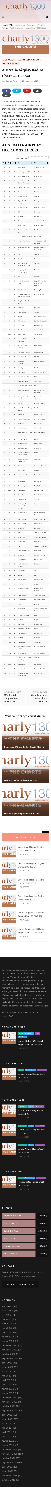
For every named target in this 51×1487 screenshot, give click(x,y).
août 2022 (7, 1362)
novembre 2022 (10, 1349)
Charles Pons (11, 81)
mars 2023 (7, 1332)
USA (37, 1033)
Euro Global (22, 1106)
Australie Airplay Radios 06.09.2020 (20, 780)
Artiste (20, 163)
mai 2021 (6, 1427)
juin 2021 (6, 1423)
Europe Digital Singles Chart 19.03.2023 (22, 813)
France (21, 1178)
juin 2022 (6, 1371)
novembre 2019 (10, 1475)
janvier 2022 (8, 1393)
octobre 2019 (9, 1479)
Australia (9, 60)
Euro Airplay (22, 1145)
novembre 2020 (10, 1453)
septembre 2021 (10, 1410)
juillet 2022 (7, 1367)
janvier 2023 (8, 1341)
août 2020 (7, 1466)
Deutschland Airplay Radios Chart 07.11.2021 (24, 747)
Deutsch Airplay (11, 738)
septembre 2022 (10, 1358)
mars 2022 (7, 1384)
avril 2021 (7, 1432)
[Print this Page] (6, 95)
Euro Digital (9, 804)
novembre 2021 (10, 1401)
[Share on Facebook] (6, 91)
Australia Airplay (29, 60)
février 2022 (8, 1388)
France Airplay (29, 1178)
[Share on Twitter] (16, 91)
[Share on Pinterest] (27, 91)
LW (9, 163)
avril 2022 (7, 1380)
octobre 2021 (9, 1406)
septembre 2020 (10, 1462)
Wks (14, 163)
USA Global (22, 1037)
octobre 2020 (9, 1458)
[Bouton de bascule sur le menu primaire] (3, 17)
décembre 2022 (10, 1345)
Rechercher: (21, 158)
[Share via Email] (37, 91)
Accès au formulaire (20, 1284)
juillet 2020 (7, 1471)
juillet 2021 (7, 1419)
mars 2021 (7, 1436)
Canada (21, 1070)
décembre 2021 (10, 1397)
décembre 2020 (10, 1449)
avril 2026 (7, 1323)
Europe (19, 804)
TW (4, 163)
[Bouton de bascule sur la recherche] (47, 17)
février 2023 (8, 1336)
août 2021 (7, 1414)
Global (21, 1033)
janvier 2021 (8, 1445)
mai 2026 (6, 1319)
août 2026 (7, 1306)
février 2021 (8, 1440)
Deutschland (26, 738)
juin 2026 (6, 1315)
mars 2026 (7, 1328)
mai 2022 (6, 1375)
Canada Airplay (30, 1070)
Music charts (11, 63)
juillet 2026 (7, 1310)
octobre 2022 (9, 1354)
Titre (35, 163)
